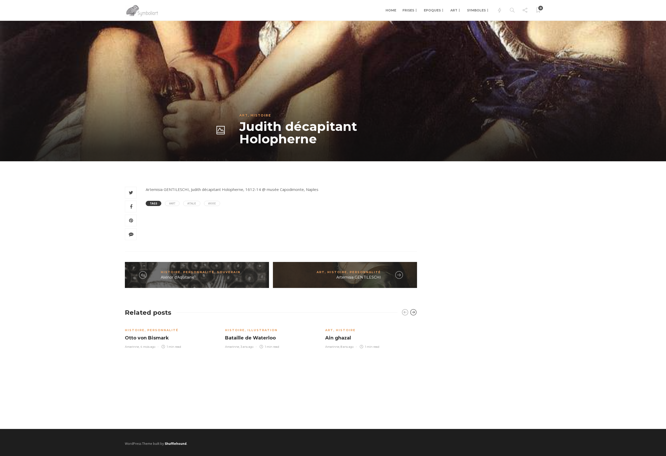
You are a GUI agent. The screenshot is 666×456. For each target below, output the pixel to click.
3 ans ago (246, 347)
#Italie (191, 203)
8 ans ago (347, 347)
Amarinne (132, 347)
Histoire (261, 115)
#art (172, 203)
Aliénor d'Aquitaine (177, 277)
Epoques (432, 10)
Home (391, 10)
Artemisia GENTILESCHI (358, 277)
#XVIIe (212, 203)
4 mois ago (147, 347)
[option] (171, 335)
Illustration (262, 330)
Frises (408, 10)
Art (453, 10)
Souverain (228, 272)
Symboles (476, 10)
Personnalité (198, 272)
